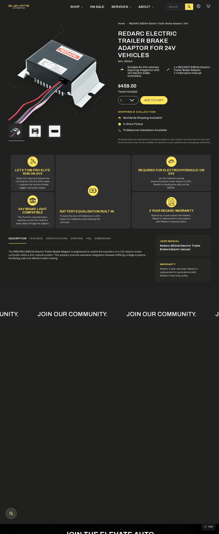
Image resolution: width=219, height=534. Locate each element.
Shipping (77, 238)
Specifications (57, 238)
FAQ (89, 238)
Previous (8, 73)
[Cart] (208, 6)
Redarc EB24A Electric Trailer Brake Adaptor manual (180, 247)
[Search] (189, 7)
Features (36, 238)
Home (121, 23)
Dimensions (102, 238)
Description (17, 238)
